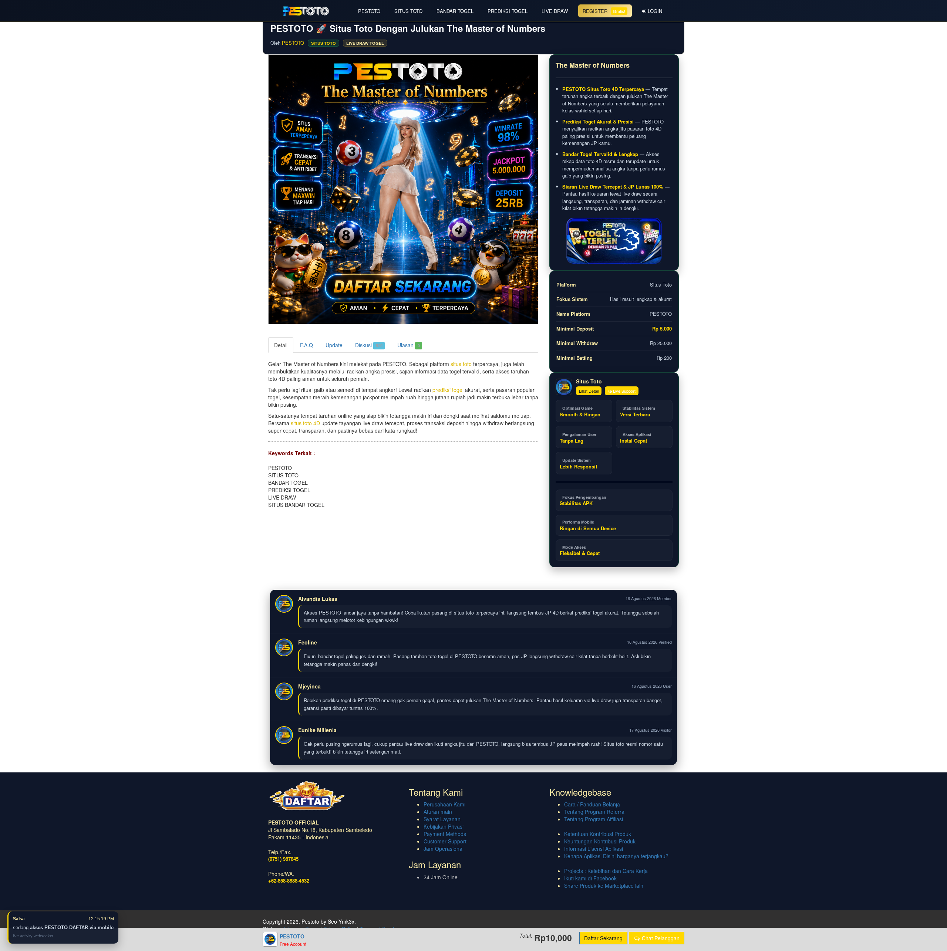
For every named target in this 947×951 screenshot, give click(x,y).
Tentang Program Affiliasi (593, 819)
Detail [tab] (280, 345)
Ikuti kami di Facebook (590, 878)
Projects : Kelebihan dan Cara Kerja (606, 870)
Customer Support (445, 841)
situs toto (461, 364)
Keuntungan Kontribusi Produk (600, 841)
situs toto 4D (305, 423)
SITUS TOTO (408, 10)
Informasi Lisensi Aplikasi (593, 848)
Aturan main (438, 811)
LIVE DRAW (555, 10)
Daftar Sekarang (603, 938)
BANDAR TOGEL (455, 10)
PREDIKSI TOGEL (508, 10)
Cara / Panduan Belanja (592, 804)
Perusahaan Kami (444, 804)
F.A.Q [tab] (306, 345)
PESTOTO (369, 10)
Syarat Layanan (442, 819)
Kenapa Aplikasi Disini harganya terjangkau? (616, 856)
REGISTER (604, 10)
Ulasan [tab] (408, 345)
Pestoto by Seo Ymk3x (327, 921)
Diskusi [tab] (368, 345)
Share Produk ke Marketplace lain (603, 885)
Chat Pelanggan (660, 938)
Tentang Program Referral (595, 811)
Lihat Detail (589, 391)
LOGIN (654, 10)
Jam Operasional (444, 848)
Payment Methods (445, 833)
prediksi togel (448, 389)
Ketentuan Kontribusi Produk (597, 833)
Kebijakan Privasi (444, 826)
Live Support (624, 391)
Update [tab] (334, 345)
